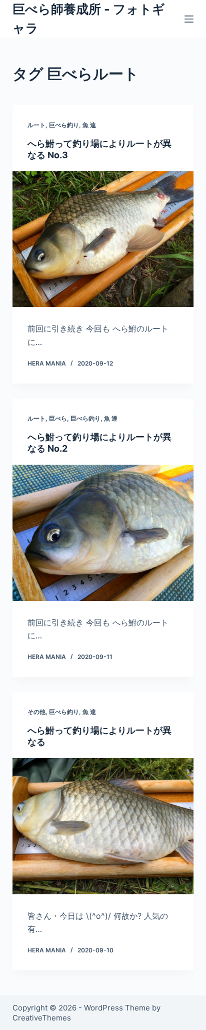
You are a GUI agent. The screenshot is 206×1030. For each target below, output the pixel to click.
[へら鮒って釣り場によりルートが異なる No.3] (103, 239)
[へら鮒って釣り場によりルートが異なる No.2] (103, 533)
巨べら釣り (64, 125)
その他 (37, 712)
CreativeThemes (41, 1017)
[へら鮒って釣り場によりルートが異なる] (103, 826)
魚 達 (89, 125)
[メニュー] (189, 19)
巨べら (58, 418)
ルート (37, 125)
